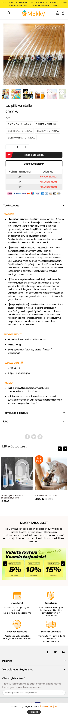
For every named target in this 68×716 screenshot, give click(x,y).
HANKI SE (34, 712)
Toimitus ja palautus (15, 413)
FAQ (5, 421)
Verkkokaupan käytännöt (17, 669)
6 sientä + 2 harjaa (46, 124)
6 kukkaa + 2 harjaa (48, 130)
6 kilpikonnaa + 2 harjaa (21, 137)
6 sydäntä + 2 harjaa (19, 124)
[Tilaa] (62, 692)
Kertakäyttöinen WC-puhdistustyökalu (12, 496)
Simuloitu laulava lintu (46, 495)
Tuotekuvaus (11, 205)
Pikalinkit (7, 661)
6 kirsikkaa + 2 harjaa (20, 130)
